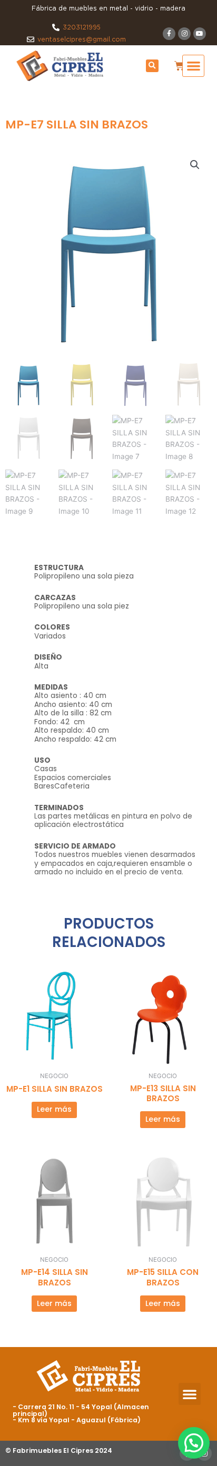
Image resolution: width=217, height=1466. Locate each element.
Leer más (54, 1109)
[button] (152, 65)
